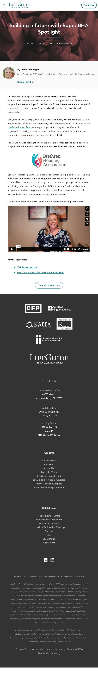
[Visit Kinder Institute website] (64, 326)
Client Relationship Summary (49, 487)
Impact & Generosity (60, 43)
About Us (49, 468)
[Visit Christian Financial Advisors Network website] (49, 342)
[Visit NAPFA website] (38, 326)
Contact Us (49, 542)
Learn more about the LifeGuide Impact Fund (40, 272)
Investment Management (49, 519)
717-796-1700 (49, 380)
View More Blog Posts (49, 285)
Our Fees (49, 464)
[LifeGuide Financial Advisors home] (20, 5)
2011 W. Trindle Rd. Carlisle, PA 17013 (49, 413)
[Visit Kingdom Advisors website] (60, 311)
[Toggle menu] (2, 5)
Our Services (49, 460)
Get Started (89, 5)
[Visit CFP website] (33, 311)
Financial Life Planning (49, 515)
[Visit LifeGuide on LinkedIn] (52, 561)
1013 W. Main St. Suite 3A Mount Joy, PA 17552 (49, 431)
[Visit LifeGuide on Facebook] (45, 561)
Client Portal (49, 538)
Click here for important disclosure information (38, 649)
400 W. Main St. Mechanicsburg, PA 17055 (49, 396)
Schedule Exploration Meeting (49, 527)
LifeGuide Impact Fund (19, 127)
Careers (49, 531)
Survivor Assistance (49, 523)
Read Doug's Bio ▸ (26, 82)
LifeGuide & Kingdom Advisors (49, 479)
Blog (49, 534)
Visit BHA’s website (27, 267)
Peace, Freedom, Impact (49, 483)
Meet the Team (49, 472)
